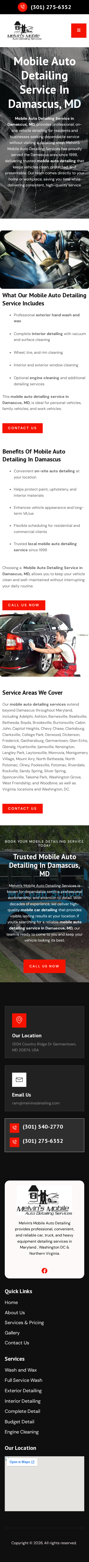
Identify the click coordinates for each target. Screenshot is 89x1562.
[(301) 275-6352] (22, 7)
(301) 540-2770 (43, 1126)
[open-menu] (79, 30)
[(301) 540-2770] (14, 1128)
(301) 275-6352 (51, 7)
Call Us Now (44, 966)
